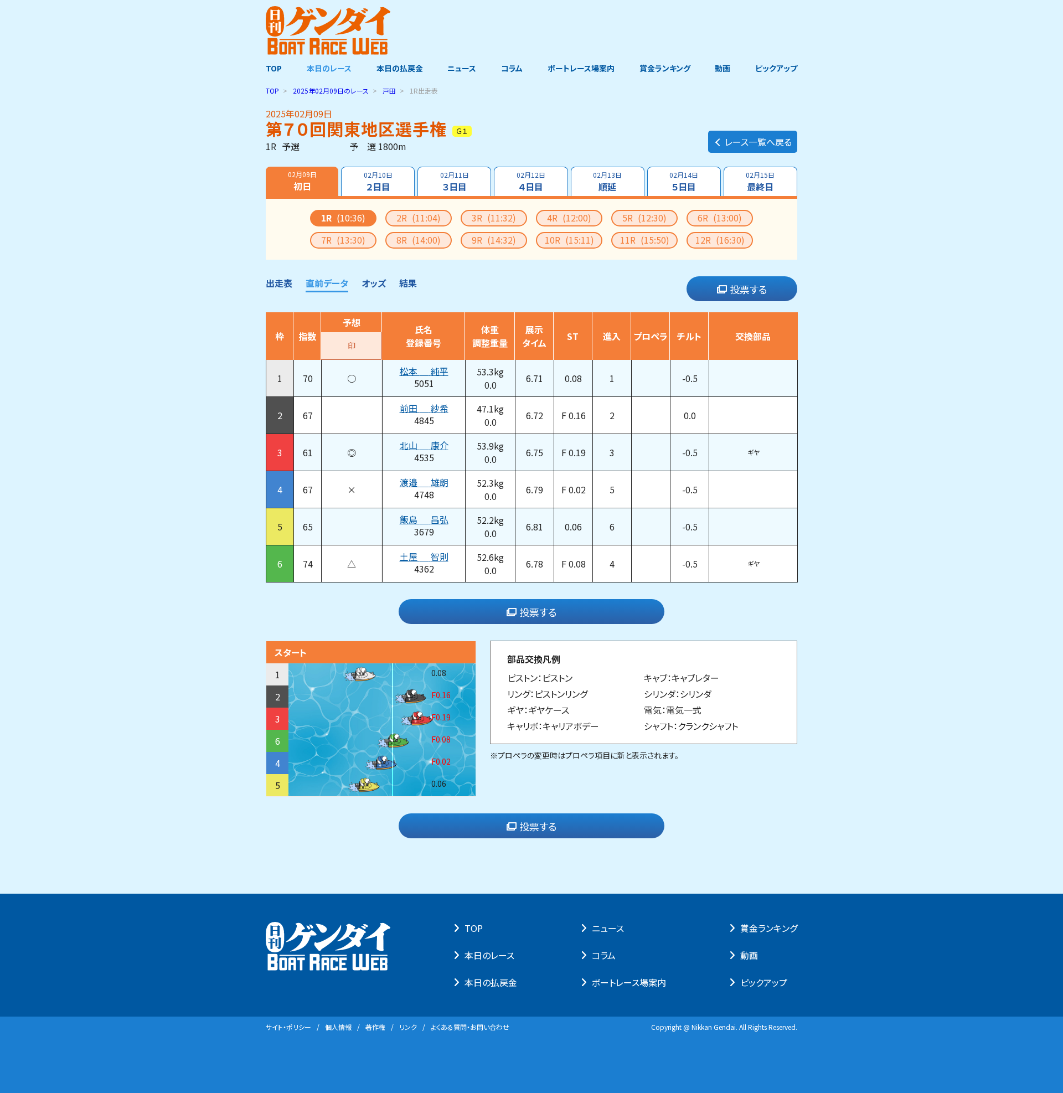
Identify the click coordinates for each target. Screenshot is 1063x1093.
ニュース (461, 68)
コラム (512, 68)
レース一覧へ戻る (758, 141)
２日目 (378, 181)
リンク (408, 1027)
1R (343, 217)
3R (494, 217)
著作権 (375, 1027)
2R (418, 217)
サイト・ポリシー (288, 1027)
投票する (748, 289)
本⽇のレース (489, 955)
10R (569, 239)
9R (494, 239)
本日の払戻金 (399, 68)
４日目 (531, 181)
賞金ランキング (664, 68)
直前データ (327, 283)
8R (418, 239)
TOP (274, 68)
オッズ (374, 283)
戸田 (389, 90)
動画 (722, 68)
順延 (607, 181)
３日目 (454, 181)
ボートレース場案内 (581, 68)
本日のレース (329, 68)
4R (569, 217)
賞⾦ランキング (768, 928)
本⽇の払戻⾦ (491, 982)
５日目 (683, 181)
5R (644, 217)
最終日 (760, 181)
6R (720, 217)
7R (343, 239)
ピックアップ (776, 68)
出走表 (279, 283)
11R (644, 239)
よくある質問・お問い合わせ (470, 1027)
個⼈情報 (338, 1027)
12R (720, 239)
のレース (331, 90)
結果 (408, 283)
